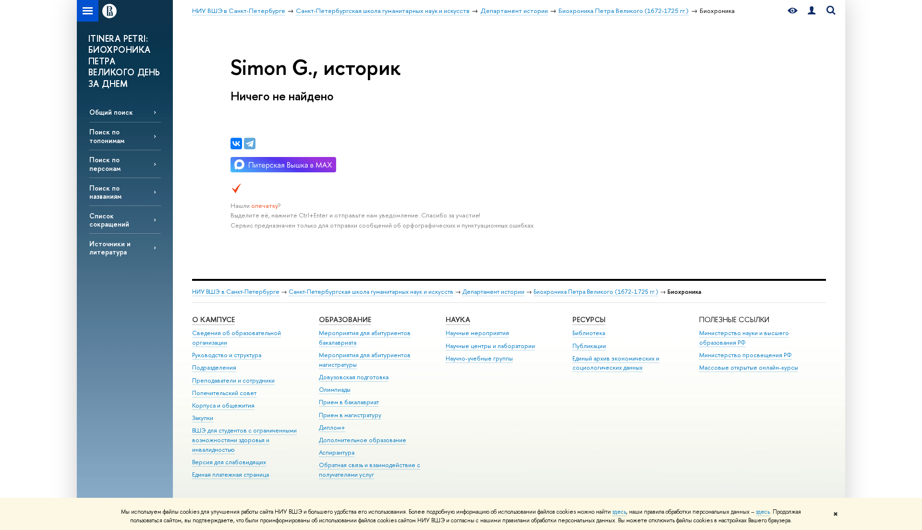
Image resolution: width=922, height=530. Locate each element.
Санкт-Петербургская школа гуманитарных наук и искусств (371, 292)
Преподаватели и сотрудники (233, 380)
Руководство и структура (226, 355)
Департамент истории (493, 292)
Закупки (202, 418)
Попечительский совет (224, 393)
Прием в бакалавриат (349, 402)
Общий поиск (111, 112)
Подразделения (214, 367)
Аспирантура (336, 452)
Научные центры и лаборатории (490, 346)
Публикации (589, 346)
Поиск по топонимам (106, 136)
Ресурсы (589, 319)
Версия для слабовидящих (229, 462)
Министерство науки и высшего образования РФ (744, 338)
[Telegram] (249, 143)
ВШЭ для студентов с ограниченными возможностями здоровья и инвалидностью (244, 440)
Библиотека (588, 333)
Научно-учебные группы (479, 358)
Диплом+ (332, 427)
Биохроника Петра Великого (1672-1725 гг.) (596, 292)
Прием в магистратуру (350, 415)
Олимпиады (335, 389)
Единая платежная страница (230, 474)
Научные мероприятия (477, 333)
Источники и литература (110, 247)
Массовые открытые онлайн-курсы (748, 367)
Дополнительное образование (362, 440)
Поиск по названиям (105, 192)
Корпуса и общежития (223, 405)
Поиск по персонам (105, 163)
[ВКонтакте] (236, 143)
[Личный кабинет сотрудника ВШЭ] (811, 11)
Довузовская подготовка (353, 377)
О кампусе (213, 319)
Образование (345, 319)
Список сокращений (109, 220)
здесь (619, 512)
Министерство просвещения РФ (745, 355)
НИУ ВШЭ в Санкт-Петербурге (235, 292)
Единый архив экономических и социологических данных (615, 363)
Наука (458, 319)
